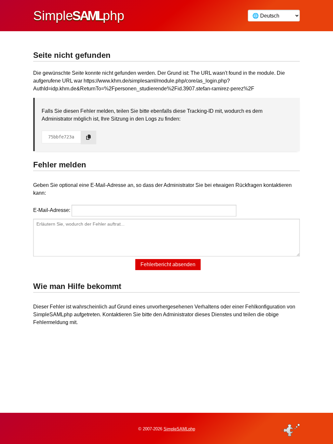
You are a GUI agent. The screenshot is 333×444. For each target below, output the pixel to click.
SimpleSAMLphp (179, 428)
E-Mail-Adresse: (51, 210)
